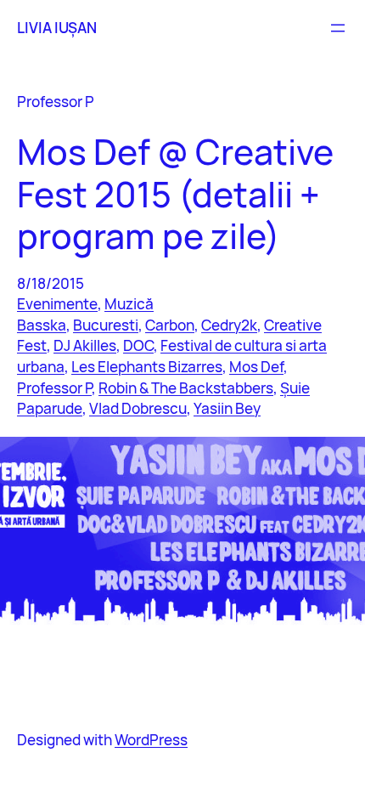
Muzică (129, 304)
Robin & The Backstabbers (185, 388)
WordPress (151, 740)
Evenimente (57, 304)
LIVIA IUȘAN (57, 27)
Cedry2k (229, 325)
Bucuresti (105, 325)
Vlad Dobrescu (138, 408)
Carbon (169, 325)
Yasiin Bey (227, 408)
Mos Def (256, 366)
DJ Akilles (84, 345)
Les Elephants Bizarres (146, 366)
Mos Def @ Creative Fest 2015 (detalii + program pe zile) (175, 193)
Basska (41, 325)
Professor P (54, 388)
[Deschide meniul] (338, 28)
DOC (138, 345)
